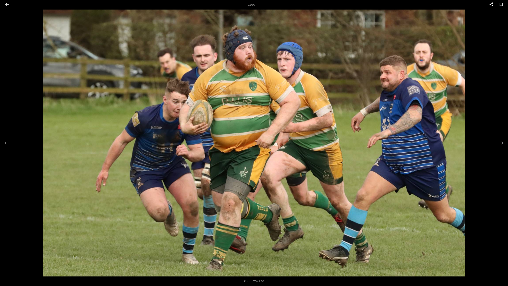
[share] (491, 5)
